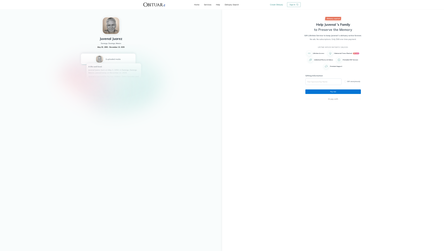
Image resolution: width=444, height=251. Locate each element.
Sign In (293, 5)
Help (218, 4)
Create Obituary (276, 5)
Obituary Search (232, 4)
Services (207, 4)
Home (196, 4)
